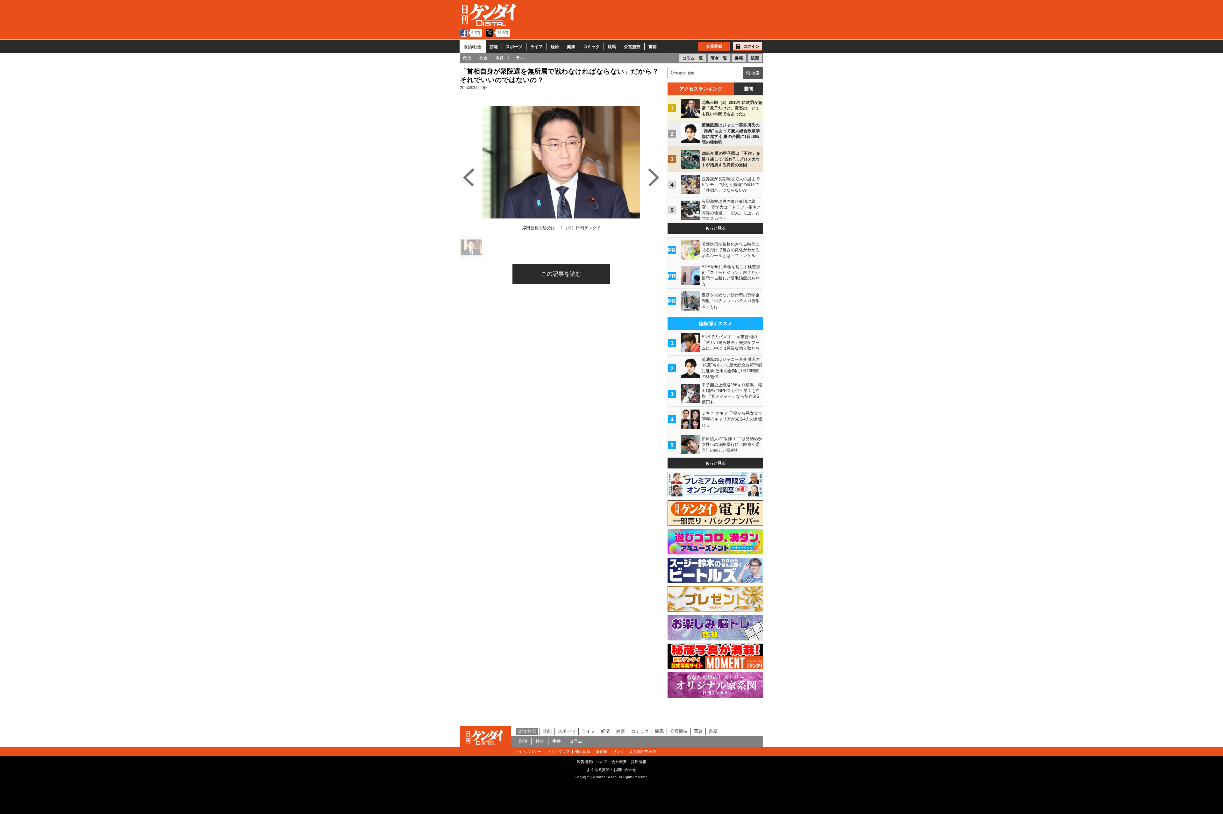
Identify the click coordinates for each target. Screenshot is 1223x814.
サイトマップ (558, 751)
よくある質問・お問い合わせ (611, 770)
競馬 (612, 46)
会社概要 (619, 762)
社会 (539, 741)
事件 (556, 741)
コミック (591, 46)
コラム (576, 741)
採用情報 (638, 762)
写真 (698, 731)
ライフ (536, 46)
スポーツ (514, 46)
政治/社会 (473, 46)
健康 (571, 46)
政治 (523, 741)
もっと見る (715, 228)
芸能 (494, 46)
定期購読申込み (643, 751)
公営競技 (632, 46)
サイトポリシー (528, 751)
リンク (618, 751)
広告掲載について (592, 762)
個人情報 (582, 751)
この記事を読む (561, 274)
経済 (555, 46)
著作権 (601, 751)
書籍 (652, 46)
